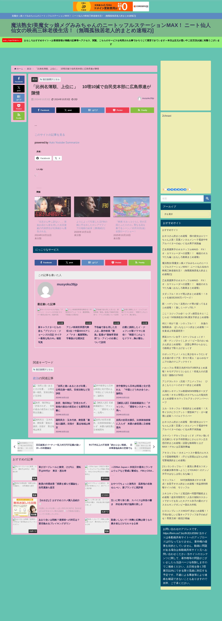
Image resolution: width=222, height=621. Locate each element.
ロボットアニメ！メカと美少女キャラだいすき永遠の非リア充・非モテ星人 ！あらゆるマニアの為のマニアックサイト (185, 358)
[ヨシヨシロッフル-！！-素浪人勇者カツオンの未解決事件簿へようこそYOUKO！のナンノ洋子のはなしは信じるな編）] (185, 470)
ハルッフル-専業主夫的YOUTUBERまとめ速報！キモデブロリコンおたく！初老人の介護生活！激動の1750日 (185, 371)
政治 (35, 79)
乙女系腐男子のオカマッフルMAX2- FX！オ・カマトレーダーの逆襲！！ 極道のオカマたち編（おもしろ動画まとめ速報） (185, 253)
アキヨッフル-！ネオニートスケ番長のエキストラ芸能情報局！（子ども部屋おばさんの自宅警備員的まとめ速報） (185, 456)
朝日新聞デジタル (51, 79)
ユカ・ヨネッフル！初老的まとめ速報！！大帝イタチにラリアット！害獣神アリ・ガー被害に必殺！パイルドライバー (185, 412)
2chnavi (166, 115)
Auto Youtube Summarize (64, 142)
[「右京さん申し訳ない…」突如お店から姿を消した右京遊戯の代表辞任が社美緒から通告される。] (53, 207)
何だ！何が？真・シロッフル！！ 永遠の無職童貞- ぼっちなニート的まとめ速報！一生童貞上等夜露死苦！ (185, 327)
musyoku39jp (148, 98)
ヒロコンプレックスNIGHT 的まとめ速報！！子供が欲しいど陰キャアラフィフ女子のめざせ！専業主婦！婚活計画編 (185, 514)
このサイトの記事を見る (50, 134)
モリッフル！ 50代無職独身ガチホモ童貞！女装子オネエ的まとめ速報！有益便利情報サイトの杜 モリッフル (185, 484)
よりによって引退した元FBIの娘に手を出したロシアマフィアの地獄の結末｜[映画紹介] (91, 225)
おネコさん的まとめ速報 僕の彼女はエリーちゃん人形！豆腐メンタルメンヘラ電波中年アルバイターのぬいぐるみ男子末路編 (185, 240)
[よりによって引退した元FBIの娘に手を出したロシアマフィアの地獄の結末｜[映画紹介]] (92, 207)
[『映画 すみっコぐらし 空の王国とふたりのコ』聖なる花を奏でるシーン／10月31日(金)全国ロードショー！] (131, 207)
